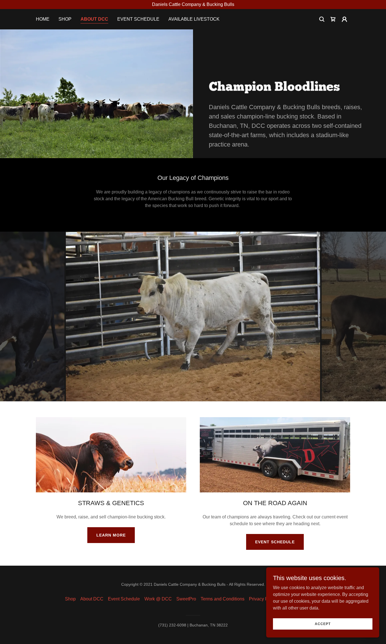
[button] (344, 19)
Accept (323, 624)
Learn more (111, 535)
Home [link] (42, 19)
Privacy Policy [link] (263, 598)
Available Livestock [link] (194, 19)
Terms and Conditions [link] (222, 598)
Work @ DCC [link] (158, 598)
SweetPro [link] (186, 598)
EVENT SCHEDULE (275, 542)
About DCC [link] (94, 19)
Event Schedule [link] (138, 19)
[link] (333, 19)
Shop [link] (64, 19)
